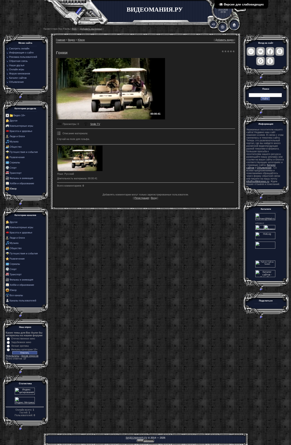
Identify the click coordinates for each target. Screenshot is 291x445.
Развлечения (17, 157)
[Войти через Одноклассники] (270, 61)
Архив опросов (29, 355)
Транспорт (16, 173)
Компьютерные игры (21, 125)
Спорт (13, 167)
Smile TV (95, 124)
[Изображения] (80, 158)
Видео (71, 39)
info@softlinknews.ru (257, 181)
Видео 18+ (19, 115)
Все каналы (16, 295)
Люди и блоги (17, 136)
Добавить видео (224, 39)
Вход (154, 198)
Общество (16, 146)
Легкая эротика (20, 345)
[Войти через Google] (260, 61)
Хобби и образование (22, 183)
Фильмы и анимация (21, 178)
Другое (14, 120)
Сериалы (15, 162)
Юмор (13, 188)
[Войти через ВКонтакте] (260, 51)
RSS (74, 29)
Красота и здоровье (21, 131)
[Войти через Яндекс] (279, 51)
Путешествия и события (24, 152)
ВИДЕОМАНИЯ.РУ (136, 437)
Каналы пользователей (23, 300)
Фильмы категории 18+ (24, 349)
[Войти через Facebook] (270, 51)
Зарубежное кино (21, 342)
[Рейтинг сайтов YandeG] (265, 267)
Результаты (12, 355)
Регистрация (141, 198)
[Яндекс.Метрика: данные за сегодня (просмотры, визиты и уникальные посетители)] (25, 400)
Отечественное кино (23, 338)
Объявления (264, 167)
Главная (60, 39)
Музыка (14, 141)
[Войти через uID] (251, 51)
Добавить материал (91, 29)
